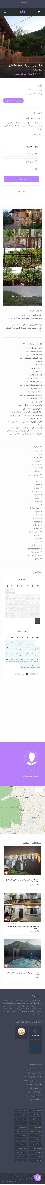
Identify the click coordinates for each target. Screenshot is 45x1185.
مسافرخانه (38, 1000)
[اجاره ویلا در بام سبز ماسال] (22, 33)
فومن (35, 978)
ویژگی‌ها (36, 446)
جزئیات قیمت (34, 310)
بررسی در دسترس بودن (13, 100)
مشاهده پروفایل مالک (30, 776)
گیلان (40, 70)
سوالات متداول (35, 1099)
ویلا (37, 85)
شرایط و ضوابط (15, 1181)
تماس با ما (6, 1181)
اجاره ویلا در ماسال (35, 122)
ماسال (34, 70)
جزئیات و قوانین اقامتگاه (30, 343)
